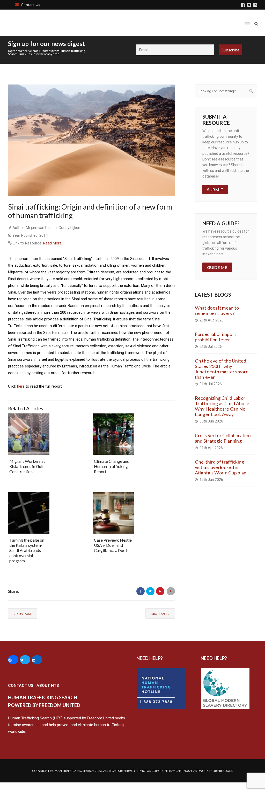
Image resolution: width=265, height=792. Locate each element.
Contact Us (30, 4)
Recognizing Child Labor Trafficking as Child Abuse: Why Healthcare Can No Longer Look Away (223, 406)
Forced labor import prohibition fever (215, 336)
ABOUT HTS (47, 685)
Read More (52, 243)
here (21, 386)
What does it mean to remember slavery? (217, 310)
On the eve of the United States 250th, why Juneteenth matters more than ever (222, 369)
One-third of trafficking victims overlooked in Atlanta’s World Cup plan (221, 467)
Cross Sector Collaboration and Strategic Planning (223, 438)
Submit (215, 189)
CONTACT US (20, 685)
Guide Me (217, 267)
